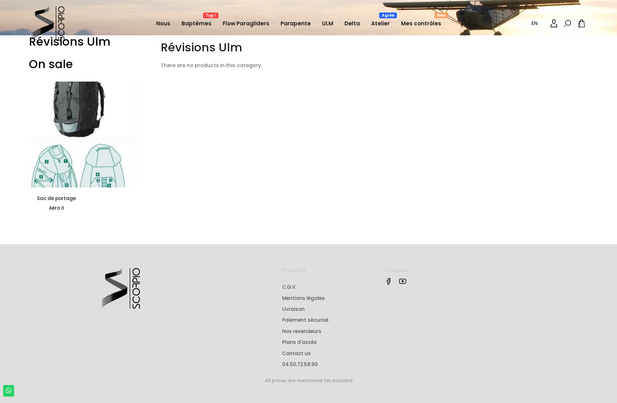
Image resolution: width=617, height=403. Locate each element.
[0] (582, 23)
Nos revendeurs (301, 331)
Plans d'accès (299, 342)
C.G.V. (289, 287)
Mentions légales (303, 298)
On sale (51, 64)
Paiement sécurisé (305, 320)
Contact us (296, 353)
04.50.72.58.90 (300, 364)
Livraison (293, 309)
